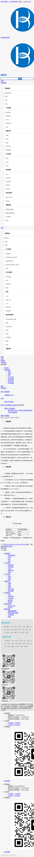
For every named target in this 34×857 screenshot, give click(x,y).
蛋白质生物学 (9, 314)
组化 (9, 410)
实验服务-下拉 (9, 395)
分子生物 (8, 154)
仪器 (5, 405)
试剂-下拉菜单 (9, 402)
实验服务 (7, 391)
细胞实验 (8, 205)
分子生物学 (9, 272)
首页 (2, 391)
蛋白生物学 (9, 192)
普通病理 (7, 88)
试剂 (2, 398)
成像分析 (8, 130)
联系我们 (7, 415)
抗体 (7, 291)
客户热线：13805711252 (23, 1)
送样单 (6, 408)
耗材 (2, 405)
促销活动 (15, 405)
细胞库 (9, 405)
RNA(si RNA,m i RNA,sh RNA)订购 (17, 544)
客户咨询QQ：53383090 (8, 1)
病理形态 (7, 233)
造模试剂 (8, 348)
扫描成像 (14, 412)
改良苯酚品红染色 (6, 546)
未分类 (7, 417)
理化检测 (8, 169)
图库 (2, 415)
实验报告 (12, 408)
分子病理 (8, 107)
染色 (12, 410)
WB (16, 410)
